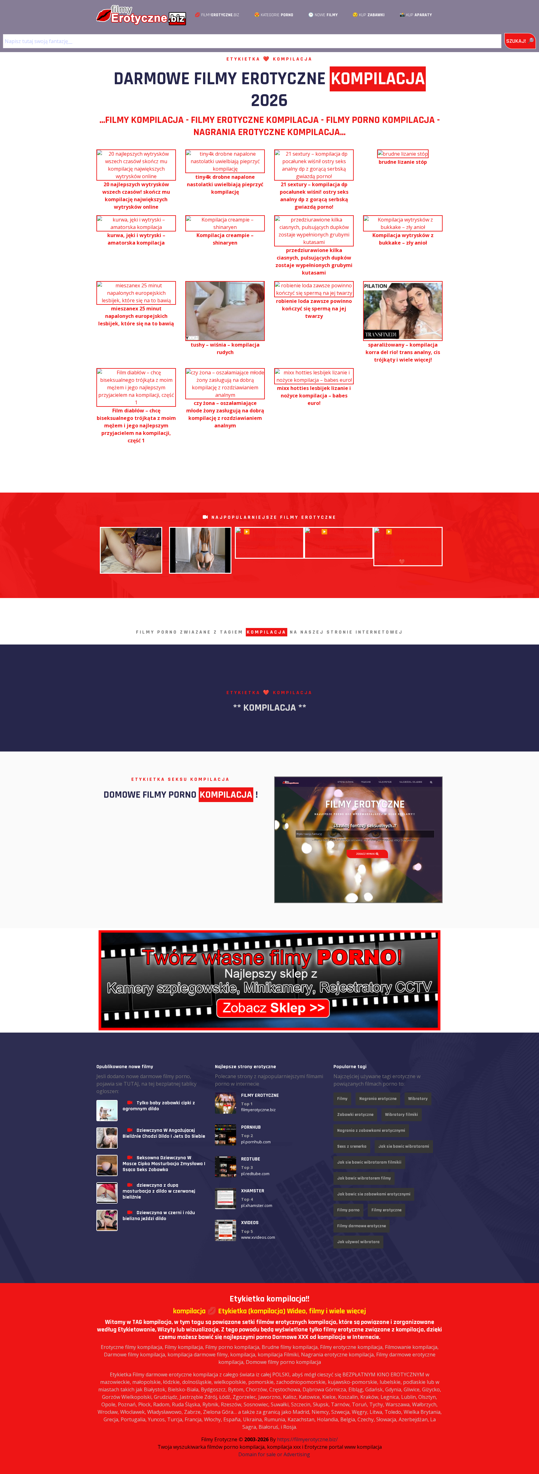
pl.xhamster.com (256, 1205)
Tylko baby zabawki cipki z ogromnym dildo (159, 1106)
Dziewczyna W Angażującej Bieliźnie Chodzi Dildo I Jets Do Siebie (164, 1133)
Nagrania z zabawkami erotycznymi (371, 1130)
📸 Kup (416, 15)
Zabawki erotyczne (355, 1114)
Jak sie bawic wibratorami (403, 1146)
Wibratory (418, 1099)
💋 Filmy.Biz (217, 15)
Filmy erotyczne (386, 1210)
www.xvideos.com (258, 1237)
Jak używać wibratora (358, 1242)
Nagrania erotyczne (377, 1099)
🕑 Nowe (322, 15)
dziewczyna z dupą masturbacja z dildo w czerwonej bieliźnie (159, 1191)
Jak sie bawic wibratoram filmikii (369, 1162)
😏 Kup (368, 15)
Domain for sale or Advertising (274, 1454)
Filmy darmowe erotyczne (361, 1226)
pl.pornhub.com (256, 1142)
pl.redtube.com (255, 1173)
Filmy (342, 1099)
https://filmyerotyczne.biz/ (307, 1439)
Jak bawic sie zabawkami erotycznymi (373, 1194)
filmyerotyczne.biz (258, 1109)
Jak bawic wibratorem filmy (364, 1178)
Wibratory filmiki (401, 1114)
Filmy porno (348, 1210)
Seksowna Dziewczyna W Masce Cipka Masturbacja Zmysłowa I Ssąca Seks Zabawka (164, 1164)
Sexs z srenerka (352, 1146)
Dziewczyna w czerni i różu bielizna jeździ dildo (159, 1215)
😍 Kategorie (273, 15)
